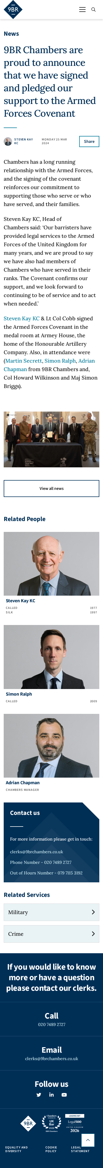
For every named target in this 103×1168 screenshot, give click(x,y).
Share (89, 141)
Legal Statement (80, 1149)
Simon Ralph (60, 360)
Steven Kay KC (22, 318)
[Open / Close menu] (82, 9)
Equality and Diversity (16, 1149)
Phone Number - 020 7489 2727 (40, 862)
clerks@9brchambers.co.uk (36, 851)
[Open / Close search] (93, 9)
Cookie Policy (51, 1149)
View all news (52, 488)
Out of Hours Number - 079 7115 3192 (46, 872)
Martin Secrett (23, 360)
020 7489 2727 (51, 1024)
